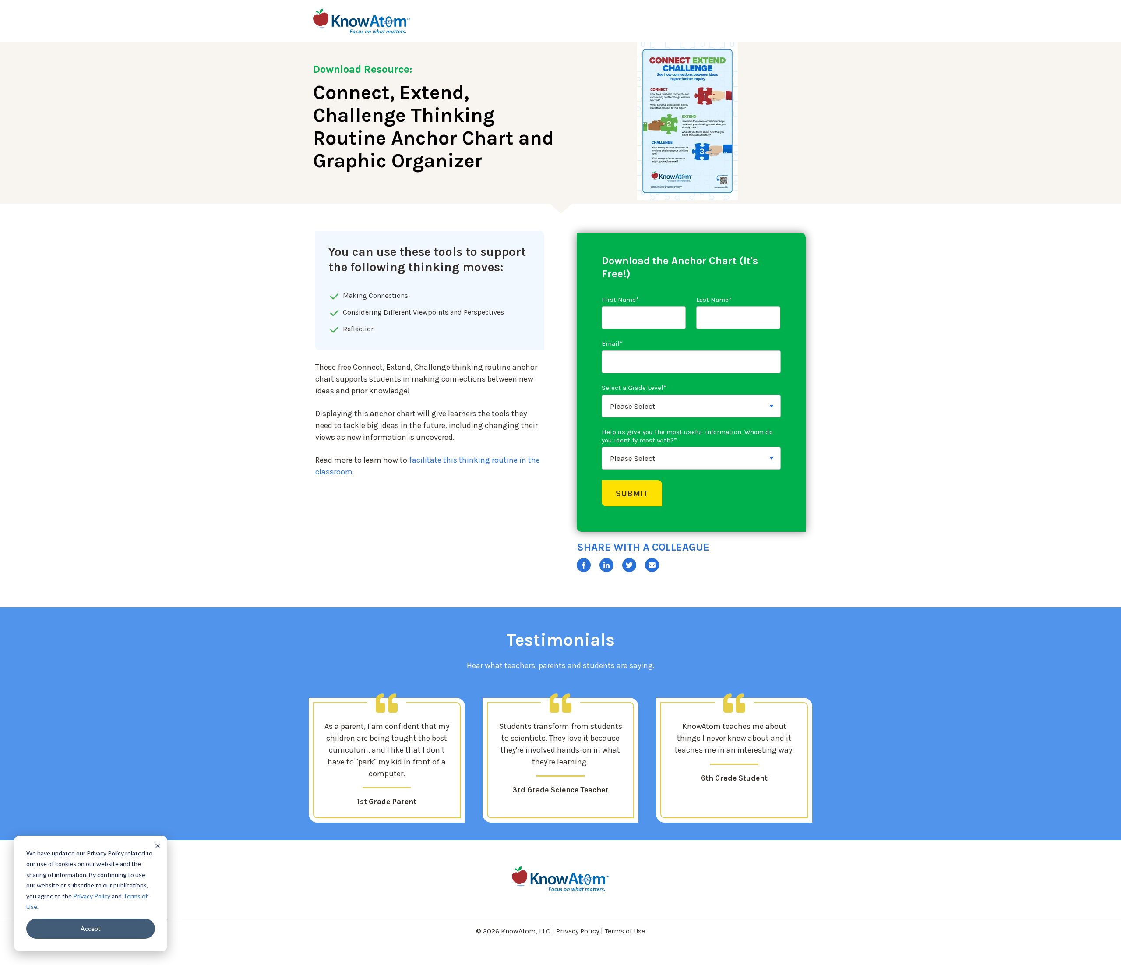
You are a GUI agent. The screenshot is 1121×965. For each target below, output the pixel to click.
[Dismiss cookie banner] (158, 845)
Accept (91, 928)
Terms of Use (625, 931)
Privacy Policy (91, 896)
